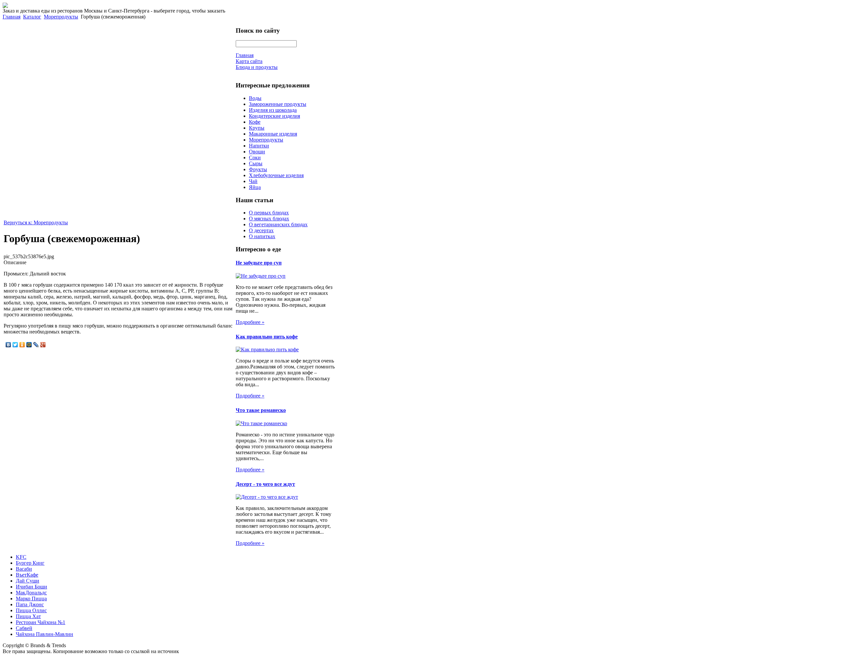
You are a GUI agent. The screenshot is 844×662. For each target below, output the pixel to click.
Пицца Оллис (31, 610)
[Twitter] (15, 344)
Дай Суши (27, 580)
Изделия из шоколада (273, 110)
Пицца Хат (28, 616)
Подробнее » (250, 322)
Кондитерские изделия (274, 116)
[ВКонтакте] (8, 344)
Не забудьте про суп (259, 263)
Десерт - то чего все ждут (265, 484)
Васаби (24, 569)
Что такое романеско (261, 410)
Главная (11, 16)
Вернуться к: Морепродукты (36, 222)
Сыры (255, 163)
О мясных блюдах (269, 218)
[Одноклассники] (22, 344)
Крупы (256, 128)
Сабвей (24, 628)
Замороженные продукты (277, 104)
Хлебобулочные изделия (276, 175)
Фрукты (258, 169)
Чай (253, 181)
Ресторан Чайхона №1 (40, 622)
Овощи (257, 151)
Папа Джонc (30, 604)
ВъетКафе (27, 575)
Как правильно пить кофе (267, 336)
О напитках (262, 236)
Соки (255, 157)
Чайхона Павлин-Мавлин (44, 634)
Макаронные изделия (273, 134)
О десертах (261, 230)
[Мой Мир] (29, 344)
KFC (21, 557)
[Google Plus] (43, 344)
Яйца (255, 187)
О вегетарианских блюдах (278, 224)
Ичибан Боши (31, 586)
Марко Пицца (31, 598)
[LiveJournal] (36, 344)
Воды (255, 98)
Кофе (254, 122)
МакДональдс (31, 592)
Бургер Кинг (30, 563)
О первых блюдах (269, 212)
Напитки (259, 145)
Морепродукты (61, 16)
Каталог (32, 16)
